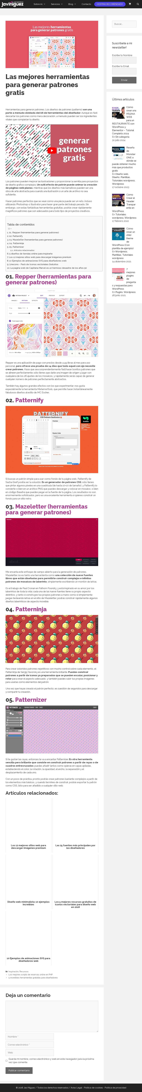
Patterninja (31, 609)
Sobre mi (38, 4)
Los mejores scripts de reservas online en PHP (31, 974)
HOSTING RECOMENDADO (110, 4)
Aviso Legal (76, 1087)
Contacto (86, 4)
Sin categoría (122, 136)
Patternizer (31, 699)
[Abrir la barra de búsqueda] (138, 4)
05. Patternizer (16, 247)
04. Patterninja (16, 243)
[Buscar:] (124, 24)
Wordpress (118, 183)
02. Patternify (16, 236)
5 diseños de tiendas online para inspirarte (31, 253)
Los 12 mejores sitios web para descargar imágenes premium (40, 257)
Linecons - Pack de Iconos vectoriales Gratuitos (33, 264)
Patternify (29, 400)
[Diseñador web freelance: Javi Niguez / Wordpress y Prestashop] (13, 4)
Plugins (119, 292)
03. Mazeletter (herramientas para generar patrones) (36, 239)
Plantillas (125, 177)
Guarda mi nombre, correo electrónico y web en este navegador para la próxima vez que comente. (51, 1061)
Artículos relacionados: (24, 250)
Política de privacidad (115, 1087)
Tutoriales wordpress (123, 180)
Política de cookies (93, 1087)
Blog (70, 4)
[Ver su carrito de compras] (130, 4)
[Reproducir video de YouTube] (52, 150)
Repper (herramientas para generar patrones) (48, 279)
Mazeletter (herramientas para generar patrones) (47, 509)
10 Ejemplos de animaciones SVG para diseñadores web (38, 261)
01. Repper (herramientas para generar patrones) (34, 232)
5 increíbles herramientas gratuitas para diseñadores (33, 977)
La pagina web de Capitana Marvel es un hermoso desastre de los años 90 (48, 268)
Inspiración (14, 971)
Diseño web (121, 174)
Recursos (24, 971)
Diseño (116, 177)
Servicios (55, 4)
